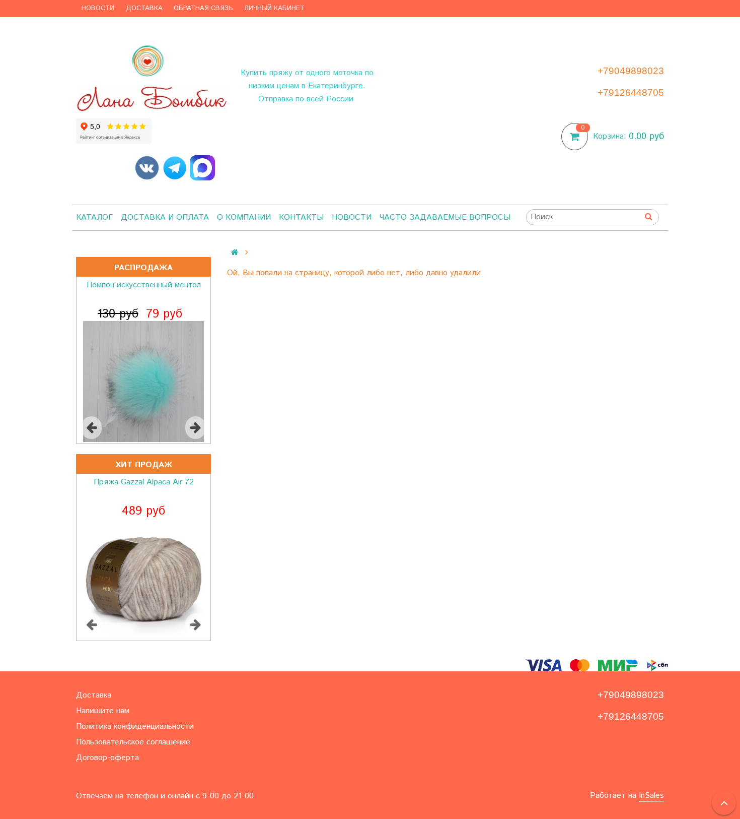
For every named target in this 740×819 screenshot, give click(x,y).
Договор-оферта (107, 758)
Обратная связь (203, 8)
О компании (244, 217)
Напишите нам (102, 711)
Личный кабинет (274, 8)
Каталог (94, 217)
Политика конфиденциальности (135, 726)
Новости (98, 8)
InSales (651, 795)
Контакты (301, 217)
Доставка (144, 8)
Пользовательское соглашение (133, 742)
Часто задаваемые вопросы (445, 217)
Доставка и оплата (165, 217)
